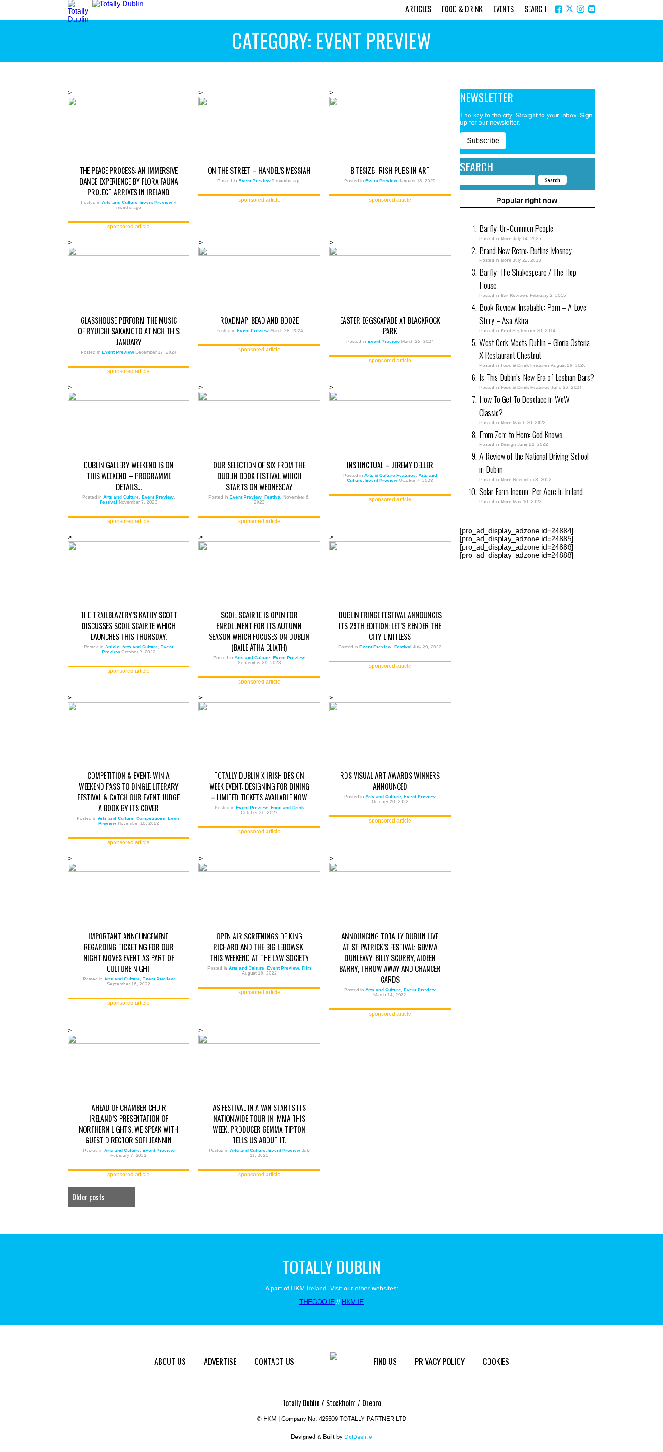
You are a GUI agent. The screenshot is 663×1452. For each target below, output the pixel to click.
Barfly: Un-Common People (517, 228)
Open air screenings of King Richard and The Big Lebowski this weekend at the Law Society (259, 947)
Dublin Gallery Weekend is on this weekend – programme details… (129, 476)
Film (306, 968)
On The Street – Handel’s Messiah (259, 170)
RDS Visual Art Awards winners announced (390, 781)
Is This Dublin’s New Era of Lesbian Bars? (536, 377)
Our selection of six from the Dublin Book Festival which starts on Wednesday (259, 476)
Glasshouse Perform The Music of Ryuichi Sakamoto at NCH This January (129, 331)
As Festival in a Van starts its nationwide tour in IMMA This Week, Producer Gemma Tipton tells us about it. (259, 1124)
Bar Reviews (515, 295)
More (506, 238)
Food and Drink (287, 807)
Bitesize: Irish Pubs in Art (390, 170)
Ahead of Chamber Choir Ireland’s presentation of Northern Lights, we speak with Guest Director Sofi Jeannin (128, 1124)
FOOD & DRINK (462, 9)
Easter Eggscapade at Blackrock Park (390, 326)
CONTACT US (274, 1361)
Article (112, 646)
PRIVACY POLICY (440, 1361)
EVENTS (503, 9)
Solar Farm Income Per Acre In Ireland (531, 491)
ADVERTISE (220, 1361)
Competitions (150, 818)
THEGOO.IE (317, 1301)
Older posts (88, 1197)
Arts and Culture (120, 202)
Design (508, 444)
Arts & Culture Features (390, 475)
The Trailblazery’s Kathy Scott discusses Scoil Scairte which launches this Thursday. (128, 626)
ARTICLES (418, 9)
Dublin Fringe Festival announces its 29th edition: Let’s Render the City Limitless (390, 626)
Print (506, 330)
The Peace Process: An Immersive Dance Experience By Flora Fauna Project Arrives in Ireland (128, 181)
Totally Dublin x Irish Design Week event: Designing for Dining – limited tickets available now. (259, 786)
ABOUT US (170, 1361)
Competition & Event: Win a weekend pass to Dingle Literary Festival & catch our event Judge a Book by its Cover (129, 792)
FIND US (385, 1361)
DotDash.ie (358, 1437)
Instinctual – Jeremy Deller (390, 465)
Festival (108, 501)
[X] (570, 9)
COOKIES (496, 1361)
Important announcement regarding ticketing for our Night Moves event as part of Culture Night (128, 952)
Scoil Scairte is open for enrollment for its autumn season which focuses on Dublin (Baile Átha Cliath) (259, 631)
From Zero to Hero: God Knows (520, 434)
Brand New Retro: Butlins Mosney (525, 250)
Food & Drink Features (525, 365)
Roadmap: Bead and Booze (259, 320)
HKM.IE (353, 1301)
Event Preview (156, 202)
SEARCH (535, 9)
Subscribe (483, 140)
